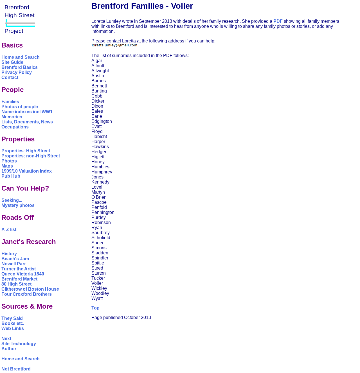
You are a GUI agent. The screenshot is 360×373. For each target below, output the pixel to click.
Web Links (12, 328)
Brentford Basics (19, 67)
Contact (9, 77)
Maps (7, 166)
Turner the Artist (18, 268)
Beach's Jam (15, 258)
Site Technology (18, 343)
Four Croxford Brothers (26, 294)
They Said (12, 318)
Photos (9, 161)
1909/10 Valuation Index (26, 171)
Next (6, 338)
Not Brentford (16, 369)
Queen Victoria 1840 (22, 274)
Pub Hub (10, 176)
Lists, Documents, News (27, 121)
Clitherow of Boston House (30, 289)
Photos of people (19, 106)
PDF (278, 21)
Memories (11, 116)
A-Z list (8, 229)
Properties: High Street (25, 150)
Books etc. (12, 323)
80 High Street (16, 284)
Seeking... (11, 200)
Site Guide (12, 62)
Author (8, 348)
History (9, 253)
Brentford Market (19, 279)
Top (95, 308)
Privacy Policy (16, 72)
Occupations (15, 127)
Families (10, 101)
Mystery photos (18, 205)
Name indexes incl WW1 (27, 111)
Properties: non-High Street (30, 155)
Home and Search (20, 57)
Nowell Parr (13, 263)
